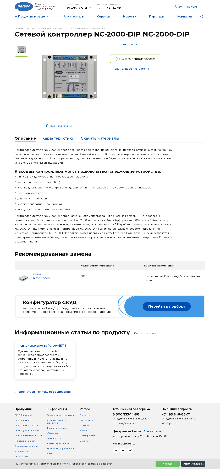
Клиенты (84, 430)
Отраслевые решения (27, 446)
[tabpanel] (69, 77)
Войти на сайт (187, 6)
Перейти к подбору (166, 306)
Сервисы (104, 16)
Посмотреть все (145, 333)
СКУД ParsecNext (23, 415)
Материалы (75, 16)
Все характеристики (127, 44)
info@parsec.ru (171, 423)
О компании (86, 420)
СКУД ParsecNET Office (26, 425)
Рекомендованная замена (131, 68)
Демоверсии (54, 438)
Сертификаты (87, 435)
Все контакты (153, 431)
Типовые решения (25, 441)
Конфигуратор (23, 451)
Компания (184, 16)
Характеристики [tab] (58, 138)
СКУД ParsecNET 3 (24, 420)
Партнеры (156, 16)
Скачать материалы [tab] (100, 138)
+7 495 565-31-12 (79, 8)
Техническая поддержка (60, 415)
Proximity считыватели (27, 430)
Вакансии (85, 441)
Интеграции (21, 456)
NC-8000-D (41, 278)
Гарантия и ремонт (57, 428)
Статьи (50, 453)
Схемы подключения (58, 443)
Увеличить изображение (63, 125)
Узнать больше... (193, 463)
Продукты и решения (34, 16)
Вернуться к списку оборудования (45, 391)
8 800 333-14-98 (108, 8)
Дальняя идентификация (28, 435)
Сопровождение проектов (56, 421)
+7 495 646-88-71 (176, 414)
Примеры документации (60, 448)
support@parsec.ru (125, 423)
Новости (129, 16)
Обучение (53, 433)
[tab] (25, 138)
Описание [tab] (25, 138)
